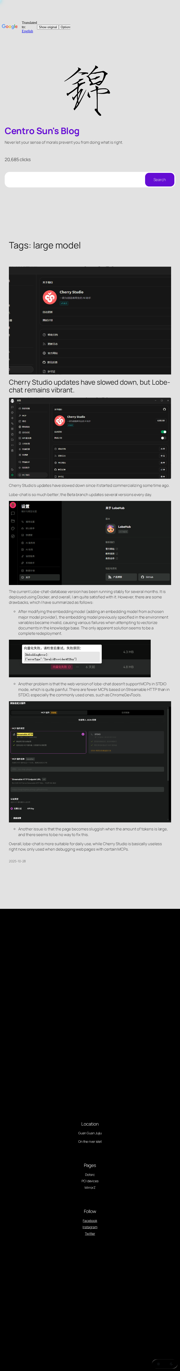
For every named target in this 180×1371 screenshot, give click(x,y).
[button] (165, 1364)
